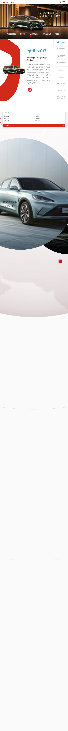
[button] (29, 36)
